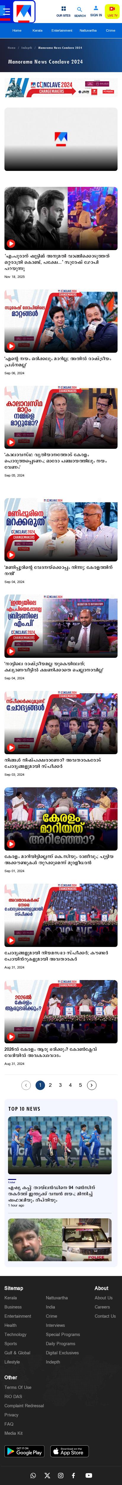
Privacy (11, 1415)
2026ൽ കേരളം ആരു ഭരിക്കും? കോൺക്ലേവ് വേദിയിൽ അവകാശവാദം (50, 1052)
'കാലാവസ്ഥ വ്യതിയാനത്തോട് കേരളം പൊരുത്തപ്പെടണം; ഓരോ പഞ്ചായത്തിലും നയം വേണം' (55, 461)
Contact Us (105, 1316)
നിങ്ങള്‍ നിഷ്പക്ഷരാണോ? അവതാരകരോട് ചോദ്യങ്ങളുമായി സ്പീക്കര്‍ (52, 763)
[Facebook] (75, 1475)
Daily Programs (60, 1344)
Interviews (55, 1325)
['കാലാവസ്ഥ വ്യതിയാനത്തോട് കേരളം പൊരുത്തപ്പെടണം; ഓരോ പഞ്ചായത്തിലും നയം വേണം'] (61, 417)
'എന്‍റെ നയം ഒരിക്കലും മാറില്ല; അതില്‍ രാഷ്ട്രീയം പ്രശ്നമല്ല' (57, 362)
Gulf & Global (17, 1353)
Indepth (26, 48)
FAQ (8, 1424)
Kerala (37, 30)
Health (10, 1325)
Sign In (96, 15)
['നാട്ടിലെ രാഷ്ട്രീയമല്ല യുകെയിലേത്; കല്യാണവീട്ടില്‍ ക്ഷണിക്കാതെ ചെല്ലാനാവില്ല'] (61, 626)
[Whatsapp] (33, 1475)
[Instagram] (61, 1475)
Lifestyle (12, 1362)
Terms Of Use (17, 1387)
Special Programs (63, 1335)
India (50, 1307)
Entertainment (62, 30)
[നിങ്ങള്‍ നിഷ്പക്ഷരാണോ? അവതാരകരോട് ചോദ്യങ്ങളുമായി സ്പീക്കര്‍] (61, 722)
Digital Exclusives (62, 1353)
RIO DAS (13, 1397)
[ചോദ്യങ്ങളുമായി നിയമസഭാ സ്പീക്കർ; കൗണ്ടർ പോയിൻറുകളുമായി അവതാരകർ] (61, 915)
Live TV (113, 16)
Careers (102, 1307)
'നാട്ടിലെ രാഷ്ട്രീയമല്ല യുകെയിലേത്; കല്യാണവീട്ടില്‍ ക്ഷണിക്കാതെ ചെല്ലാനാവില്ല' (53, 667)
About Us (104, 1298)
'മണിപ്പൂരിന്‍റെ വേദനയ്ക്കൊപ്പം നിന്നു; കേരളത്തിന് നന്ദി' (58, 570)
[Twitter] (47, 1475)
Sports (10, 1344)
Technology (15, 1335)
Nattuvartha (88, 30)
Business (13, 1307)
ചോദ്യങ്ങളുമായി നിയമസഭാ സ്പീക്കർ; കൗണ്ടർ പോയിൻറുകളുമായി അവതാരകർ (56, 956)
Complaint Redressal (24, 1406)
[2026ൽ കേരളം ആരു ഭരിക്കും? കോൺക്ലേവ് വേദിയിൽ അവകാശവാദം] (61, 1011)
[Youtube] (89, 1475)
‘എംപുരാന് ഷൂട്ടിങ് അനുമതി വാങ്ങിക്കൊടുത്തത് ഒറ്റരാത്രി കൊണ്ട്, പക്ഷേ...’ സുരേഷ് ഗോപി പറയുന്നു (57, 262)
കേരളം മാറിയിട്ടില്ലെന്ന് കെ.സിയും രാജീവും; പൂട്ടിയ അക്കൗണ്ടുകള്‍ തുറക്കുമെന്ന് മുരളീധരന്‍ (59, 860)
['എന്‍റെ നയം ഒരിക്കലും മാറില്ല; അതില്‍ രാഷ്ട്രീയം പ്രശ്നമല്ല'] (61, 321)
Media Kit (13, 1433)
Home (16, 30)
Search (80, 16)
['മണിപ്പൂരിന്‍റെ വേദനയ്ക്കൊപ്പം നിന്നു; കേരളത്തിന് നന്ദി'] (61, 529)
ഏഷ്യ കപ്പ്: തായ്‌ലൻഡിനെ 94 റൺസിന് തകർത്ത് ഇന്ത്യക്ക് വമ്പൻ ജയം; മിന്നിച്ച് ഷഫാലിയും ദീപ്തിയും (51, 1194)
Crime (110, 30)
